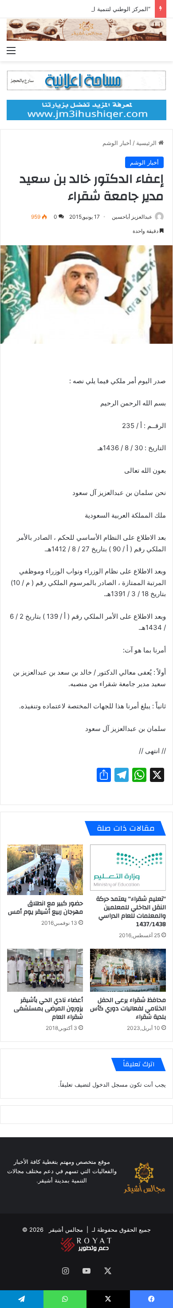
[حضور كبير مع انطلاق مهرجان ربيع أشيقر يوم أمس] (45, 870)
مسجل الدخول (110, 1084)
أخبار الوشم (116, 142)
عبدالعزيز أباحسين (132, 216)
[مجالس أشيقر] (86, 30)
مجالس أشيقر (66, 1229)
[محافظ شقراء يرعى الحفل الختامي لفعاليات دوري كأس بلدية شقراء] (128, 970)
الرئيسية (147, 142)
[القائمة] (11, 50)
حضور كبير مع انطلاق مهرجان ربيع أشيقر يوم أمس (45, 908)
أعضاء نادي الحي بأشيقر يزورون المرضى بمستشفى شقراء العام (48, 1008)
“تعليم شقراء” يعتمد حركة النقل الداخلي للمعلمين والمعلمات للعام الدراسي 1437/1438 (131, 911)
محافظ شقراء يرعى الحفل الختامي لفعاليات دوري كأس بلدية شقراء (128, 1008)
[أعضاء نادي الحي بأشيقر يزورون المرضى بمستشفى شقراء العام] (45, 970)
